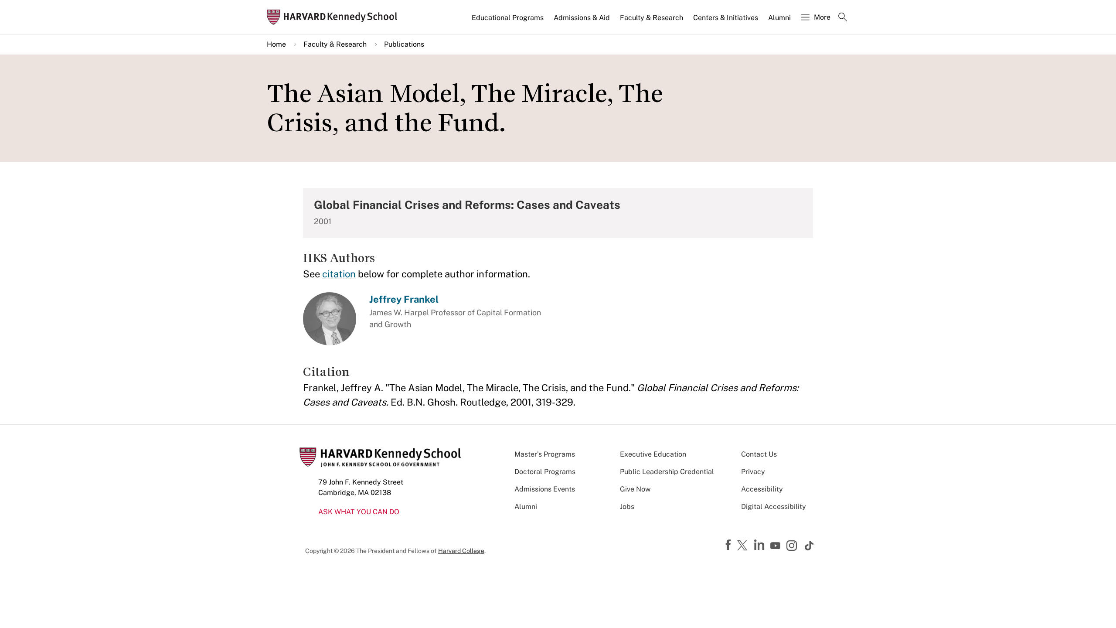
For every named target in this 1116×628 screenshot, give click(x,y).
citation (339, 274)
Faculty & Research (651, 18)
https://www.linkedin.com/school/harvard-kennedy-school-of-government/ (760, 545)
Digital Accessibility (773, 506)
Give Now (635, 489)
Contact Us (759, 454)
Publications (404, 44)
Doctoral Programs (544, 472)
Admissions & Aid (582, 18)
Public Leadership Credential (667, 472)
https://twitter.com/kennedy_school (743, 546)
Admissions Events (544, 489)
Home (276, 44)
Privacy (753, 472)
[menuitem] (508, 21)
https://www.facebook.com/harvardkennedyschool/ (729, 545)
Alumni (779, 18)
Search (842, 18)
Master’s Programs (544, 454)
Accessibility (762, 489)
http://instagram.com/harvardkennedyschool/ (793, 546)
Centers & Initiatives (725, 18)
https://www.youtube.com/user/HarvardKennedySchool (776, 546)
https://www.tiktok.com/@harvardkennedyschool (809, 545)
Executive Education (653, 454)
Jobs (627, 506)
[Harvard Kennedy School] (335, 17)
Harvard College (461, 550)
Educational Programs (508, 18)
